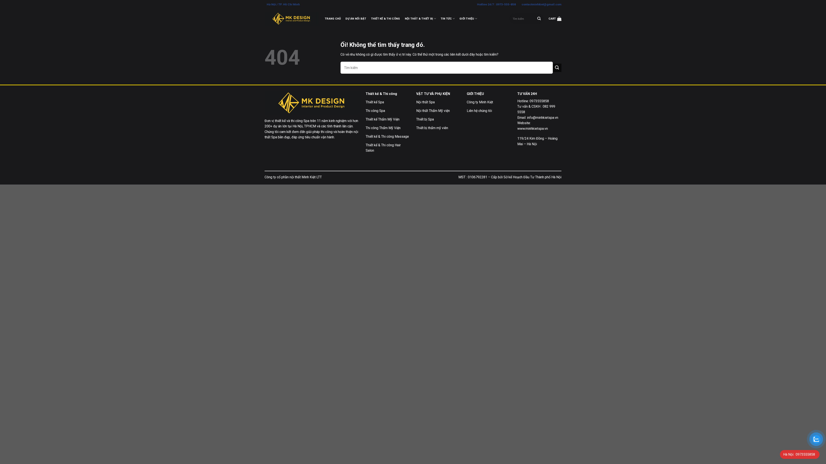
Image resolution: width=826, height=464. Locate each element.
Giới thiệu (466, 18)
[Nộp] (539, 18)
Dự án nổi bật (355, 18)
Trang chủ (333, 18)
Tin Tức (446, 18)
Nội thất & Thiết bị (419, 18)
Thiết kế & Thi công (385, 18)
